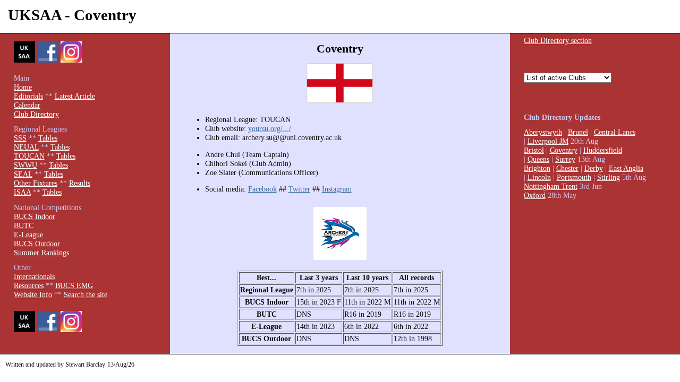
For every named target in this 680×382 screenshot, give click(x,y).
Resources (29, 285)
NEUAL (26, 147)
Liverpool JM (548, 141)
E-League (28, 234)
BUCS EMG (74, 285)
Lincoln (539, 177)
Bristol (534, 150)
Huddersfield (602, 150)
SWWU (25, 165)
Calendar (27, 105)
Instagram (337, 189)
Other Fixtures (35, 183)
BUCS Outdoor (37, 243)
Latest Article (75, 96)
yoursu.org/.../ (269, 128)
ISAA (22, 192)
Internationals (34, 276)
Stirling (608, 177)
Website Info (33, 294)
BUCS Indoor (34, 216)
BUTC (23, 225)
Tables (47, 138)
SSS (20, 138)
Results (79, 183)
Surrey (565, 159)
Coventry (563, 150)
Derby (593, 168)
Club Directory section (558, 40)
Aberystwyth (543, 132)
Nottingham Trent (550, 186)
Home (23, 87)
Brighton (537, 168)
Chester (567, 168)
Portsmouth (574, 177)
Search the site (85, 294)
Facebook (262, 189)
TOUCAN (29, 156)
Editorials (28, 96)
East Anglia (626, 168)
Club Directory (36, 114)
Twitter (299, 189)
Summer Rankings (41, 252)
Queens (538, 159)
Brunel (578, 132)
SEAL (23, 174)
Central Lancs (614, 132)
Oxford (535, 195)
